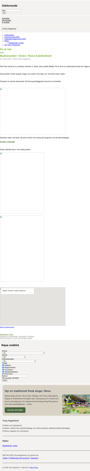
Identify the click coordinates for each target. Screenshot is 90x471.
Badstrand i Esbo (6, 334)
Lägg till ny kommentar (9, 336)
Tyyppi (4, 363)
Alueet (4, 355)
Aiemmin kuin (7, 374)
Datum (5, 376)
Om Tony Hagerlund (12, 45)
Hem (2, 52)
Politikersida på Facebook (19, 458)
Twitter (5, 458)
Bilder (6, 41)
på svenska (6, 20)
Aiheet (4, 351)
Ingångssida (9, 35)
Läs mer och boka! (15, 410)
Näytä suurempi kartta (7, 327)
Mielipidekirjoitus (11, 372)
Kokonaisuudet (8, 359)
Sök (3, 10)
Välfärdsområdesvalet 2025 (15, 39)
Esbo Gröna (34, 467)
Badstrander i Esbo (16, 43)
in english (6, 22)
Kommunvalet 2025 (12, 37)
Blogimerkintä (10, 367)
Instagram (34, 458)
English (31, 336)
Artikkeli (7, 365)
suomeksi (5, 18)
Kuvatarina (9, 370)
